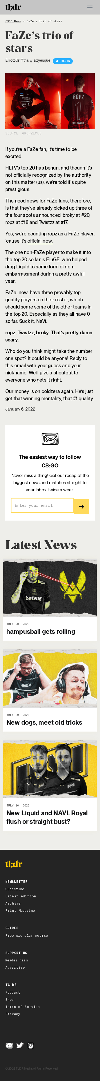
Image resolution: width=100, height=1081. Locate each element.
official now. (40, 241)
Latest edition (20, 896)
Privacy (12, 1014)
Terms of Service (22, 1007)
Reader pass (16, 960)
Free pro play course (26, 936)
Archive (13, 903)
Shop (9, 1000)
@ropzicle (31, 133)
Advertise (15, 967)
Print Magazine (20, 911)
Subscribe (14, 889)
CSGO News (13, 21)
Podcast (12, 992)
